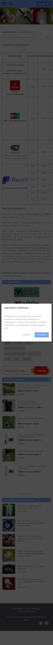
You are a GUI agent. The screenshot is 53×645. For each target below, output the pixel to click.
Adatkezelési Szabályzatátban (31, 325)
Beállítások (26, 335)
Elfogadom (42, 335)
